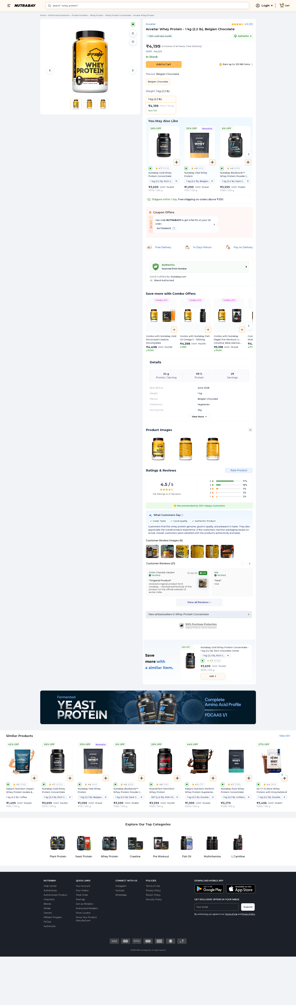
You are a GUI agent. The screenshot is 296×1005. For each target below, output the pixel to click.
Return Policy (153, 895)
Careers (48, 912)
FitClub (47, 921)
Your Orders (82, 890)
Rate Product (238, 470)
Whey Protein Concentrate (118, 15)
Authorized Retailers (87, 908)
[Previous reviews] (242, 563)
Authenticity (50, 890)
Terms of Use (153, 886)
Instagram (120, 886)
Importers (49, 899)
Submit (248, 907)
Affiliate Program (53, 917)
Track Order (82, 895)
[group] (161, 325)
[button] (133, 42)
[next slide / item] (133, 70)
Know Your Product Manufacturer (86, 919)
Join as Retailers (84, 903)
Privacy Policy (153, 890)
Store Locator (83, 912)
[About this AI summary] (182, 515)
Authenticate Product (55, 895)
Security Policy (154, 899)
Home (43, 15)
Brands (47, 903)
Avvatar (151, 24)
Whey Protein (96, 15)
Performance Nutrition (59, 15)
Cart (287, 5)
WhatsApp (121, 895)
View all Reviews (198, 602)
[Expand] (250, 429)
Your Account (83, 886)
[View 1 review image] (203, 583)
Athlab (47, 908)
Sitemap (80, 899)
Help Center (50, 886)
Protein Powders (80, 15)
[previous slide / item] (49, 70)
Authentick (50, 926)
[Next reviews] (250, 563)
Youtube (119, 890)
